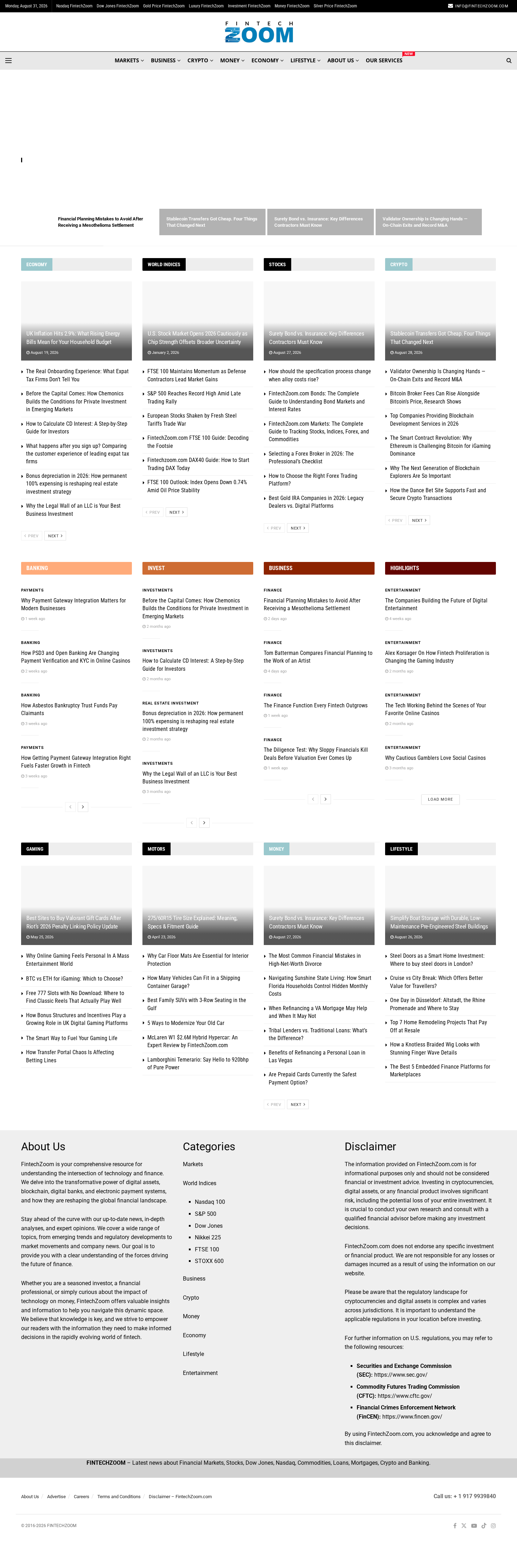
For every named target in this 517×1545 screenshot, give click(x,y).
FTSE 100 (207, 1249)
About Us (30, 1496)
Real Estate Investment (170, 703)
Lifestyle (193, 1354)
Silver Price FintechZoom (335, 6)
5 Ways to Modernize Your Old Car (185, 1023)
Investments (157, 590)
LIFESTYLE (303, 60)
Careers (81, 1496)
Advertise (56, 1496)
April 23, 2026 (163, 937)
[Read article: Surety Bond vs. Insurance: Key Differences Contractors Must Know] (319, 321)
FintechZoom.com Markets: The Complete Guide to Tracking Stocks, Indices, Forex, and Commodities (319, 431)
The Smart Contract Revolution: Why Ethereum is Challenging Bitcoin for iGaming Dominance (440, 445)
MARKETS (127, 60)
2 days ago (277, 619)
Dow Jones (209, 1225)
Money (191, 1316)
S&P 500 (205, 1214)
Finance (32, 160)
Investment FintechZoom (249, 6)
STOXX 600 (209, 1261)
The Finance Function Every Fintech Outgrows (316, 705)
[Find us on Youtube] (474, 1526)
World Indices (199, 1183)
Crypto (191, 1297)
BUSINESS (163, 60)
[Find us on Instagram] (493, 1526)
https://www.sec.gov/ (401, 1374)
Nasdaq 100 (210, 1202)
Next (54, 536)
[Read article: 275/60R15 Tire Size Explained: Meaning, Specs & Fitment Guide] (197, 905)
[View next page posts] (83, 807)
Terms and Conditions (119, 1496)
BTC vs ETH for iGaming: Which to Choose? (74, 978)
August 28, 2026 (408, 352)
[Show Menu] (8, 60)
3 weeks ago (35, 723)
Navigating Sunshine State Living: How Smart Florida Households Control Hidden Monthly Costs (320, 986)
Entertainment (403, 590)
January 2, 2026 (165, 352)
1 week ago (34, 619)
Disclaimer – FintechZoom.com (180, 1496)
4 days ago (277, 671)
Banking (30, 642)
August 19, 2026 (44, 352)
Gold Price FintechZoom (164, 6)
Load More (440, 799)
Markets (193, 1164)
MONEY (230, 60)
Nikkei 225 (208, 1237)
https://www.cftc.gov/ (405, 1396)
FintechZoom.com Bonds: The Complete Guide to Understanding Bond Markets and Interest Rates (317, 401)
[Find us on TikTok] (483, 1526)
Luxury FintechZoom (206, 6)
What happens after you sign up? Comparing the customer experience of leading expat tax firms (77, 454)
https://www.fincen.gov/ (412, 1416)
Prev (33, 536)
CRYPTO (197, 60)
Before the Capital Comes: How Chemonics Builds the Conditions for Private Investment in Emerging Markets (76, 401)
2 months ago (158, 626)
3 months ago (158, 791)
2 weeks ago (35, 671)
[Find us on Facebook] (455, 1526)
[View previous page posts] (70, 807)
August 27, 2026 (286, 352)
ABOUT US (340, 60)
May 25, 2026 (41, 937)
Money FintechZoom (292, 6)
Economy (194, 1335)
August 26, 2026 (408, 937)
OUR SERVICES (384, 59)
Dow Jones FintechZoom (118, 6)
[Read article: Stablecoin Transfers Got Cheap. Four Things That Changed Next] (440, 321)
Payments (32, 590)
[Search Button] (509, 60)
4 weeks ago (399, 619)
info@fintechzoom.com (481, 6)
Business (194, 1278)
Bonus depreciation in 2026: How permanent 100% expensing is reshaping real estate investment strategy (76, 484)
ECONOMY (265, 60)
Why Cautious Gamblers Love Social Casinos (435, 758)
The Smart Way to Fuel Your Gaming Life (71, 1038)
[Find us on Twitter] (464, 1526)
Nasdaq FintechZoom (74, 6)
